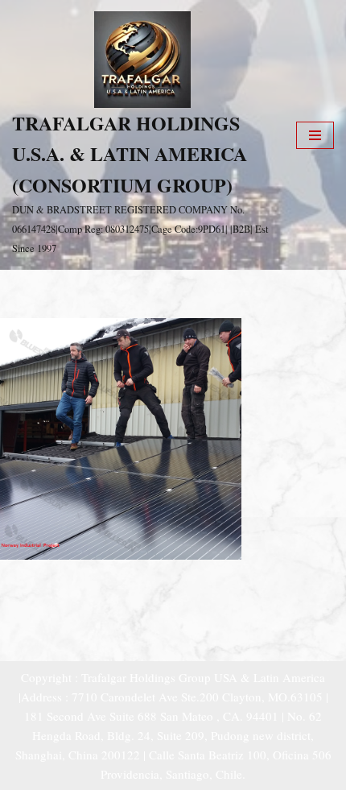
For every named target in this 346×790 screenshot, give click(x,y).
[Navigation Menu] (315, 135)
